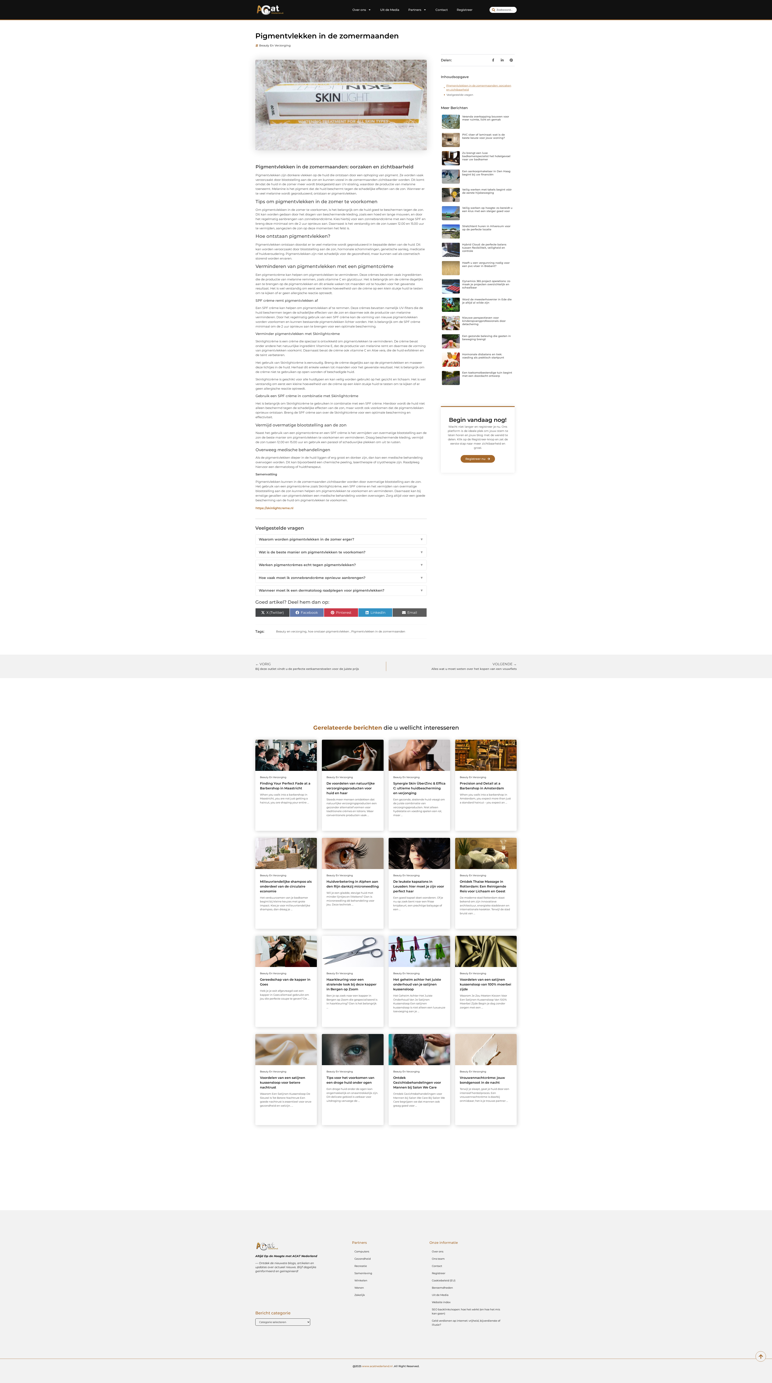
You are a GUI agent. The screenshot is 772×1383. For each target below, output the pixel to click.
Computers (361, 1251)
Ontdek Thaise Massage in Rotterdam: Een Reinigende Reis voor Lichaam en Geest (483, 886)
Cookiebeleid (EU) (443, 1280)
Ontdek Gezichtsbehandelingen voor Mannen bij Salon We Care (417, 1082)
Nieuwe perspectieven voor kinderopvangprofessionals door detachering (484, 320)
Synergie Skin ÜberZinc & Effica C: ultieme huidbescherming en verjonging (419, 788)
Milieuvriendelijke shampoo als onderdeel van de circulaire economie (286, 886)
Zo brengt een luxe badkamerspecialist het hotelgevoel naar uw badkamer (486, 156)
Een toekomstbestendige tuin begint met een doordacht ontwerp (487, 374)
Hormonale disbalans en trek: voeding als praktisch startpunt (483, 356)
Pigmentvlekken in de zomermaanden (378, 631)
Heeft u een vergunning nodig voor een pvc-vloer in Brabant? (486, 264)
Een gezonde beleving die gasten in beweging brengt (486, 337)
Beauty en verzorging (275, 45)
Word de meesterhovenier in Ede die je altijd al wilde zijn (487, 301)
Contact (441, 10)
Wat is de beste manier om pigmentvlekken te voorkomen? (341, 552)
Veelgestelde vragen (460, 94)
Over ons (359, 10)
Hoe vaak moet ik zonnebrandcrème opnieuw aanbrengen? (341, 578)
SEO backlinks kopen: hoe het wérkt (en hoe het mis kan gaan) (466, 1311)
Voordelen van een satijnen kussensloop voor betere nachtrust (282, 1082)
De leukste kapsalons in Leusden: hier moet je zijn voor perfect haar (418, 886)
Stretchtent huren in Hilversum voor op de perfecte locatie (486, 227)
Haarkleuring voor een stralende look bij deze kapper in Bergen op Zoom (351, 984)
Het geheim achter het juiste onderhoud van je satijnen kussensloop (417, 984)
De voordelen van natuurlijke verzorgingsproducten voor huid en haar (350, 788)
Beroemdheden (442, 1287)
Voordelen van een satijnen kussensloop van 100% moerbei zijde (485, 984)
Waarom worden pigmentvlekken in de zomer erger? (341, 539)
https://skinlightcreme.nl (274, 508)
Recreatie (360, 1266)
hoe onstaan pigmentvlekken (328, 631)
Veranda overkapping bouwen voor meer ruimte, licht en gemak (485, 118)
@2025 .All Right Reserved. (386, 1366)
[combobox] (503, 10)
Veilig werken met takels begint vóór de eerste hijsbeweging (487, 191)
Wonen (359, 1287)
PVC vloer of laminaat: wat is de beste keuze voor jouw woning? (483, 136)
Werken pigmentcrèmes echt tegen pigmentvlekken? (341, 565)
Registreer (464, 10)
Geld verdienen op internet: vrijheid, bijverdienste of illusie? (466, 1322)
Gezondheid (362, 1258)
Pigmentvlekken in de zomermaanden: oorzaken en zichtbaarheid (478, 87)
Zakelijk (359, 1294)
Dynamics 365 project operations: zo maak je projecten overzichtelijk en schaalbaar (486, 284)
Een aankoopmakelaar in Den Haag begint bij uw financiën (486, 173)
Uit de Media (389, 10)
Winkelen (360, 1280)
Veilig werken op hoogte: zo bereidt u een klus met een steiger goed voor (487, 209)
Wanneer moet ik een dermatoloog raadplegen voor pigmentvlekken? (341, 590)
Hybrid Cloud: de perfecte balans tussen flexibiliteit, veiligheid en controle (484, 247)
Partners (414, 10)
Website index (441, 1302)
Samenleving (363, 1273)
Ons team (438, 1258)
